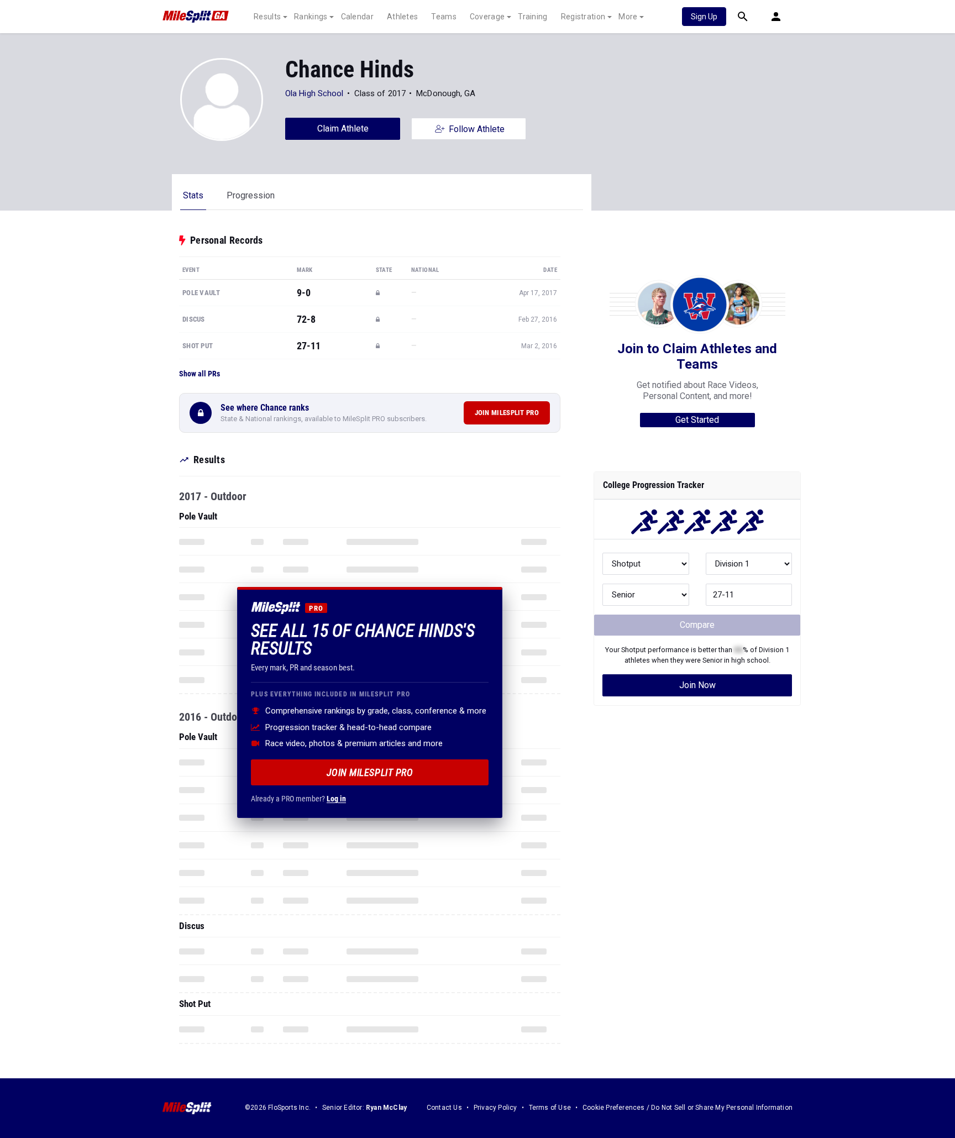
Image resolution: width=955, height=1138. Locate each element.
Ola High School (314, 93)
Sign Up (704, 16)
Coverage (487, 16)
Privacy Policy (495, 1107)
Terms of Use (550, 1107)
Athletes (402, 16)
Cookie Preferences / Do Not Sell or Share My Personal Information (688, 1107)
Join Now (697, 685)
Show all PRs (199, 373)
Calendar (357, 16)
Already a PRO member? (298, 798)
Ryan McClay (386, 1107)
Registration (583, 16)
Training (532, 16)
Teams (443, 16)
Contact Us (444, 1107)
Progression (251, 195)
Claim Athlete (343, 128)
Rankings (310, 16)
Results (267, 16)
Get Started (697, 420)
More (627, 16)
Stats (193, 195)
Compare (697, 625)
